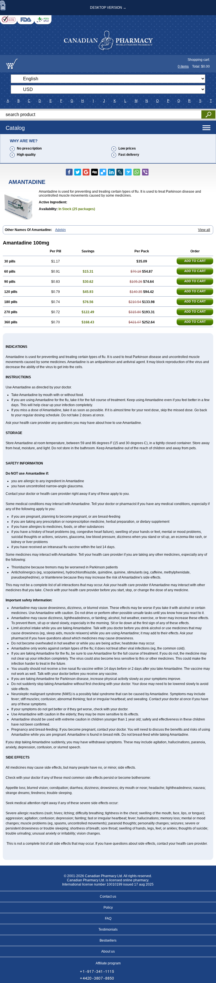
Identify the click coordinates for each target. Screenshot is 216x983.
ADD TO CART (195, 261)
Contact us (108, 897)
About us (108, 951)
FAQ (108, 918)
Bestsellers (108, 940)
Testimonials (108, 929)
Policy (108, 907)
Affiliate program (108, 963)
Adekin (60, 230)
